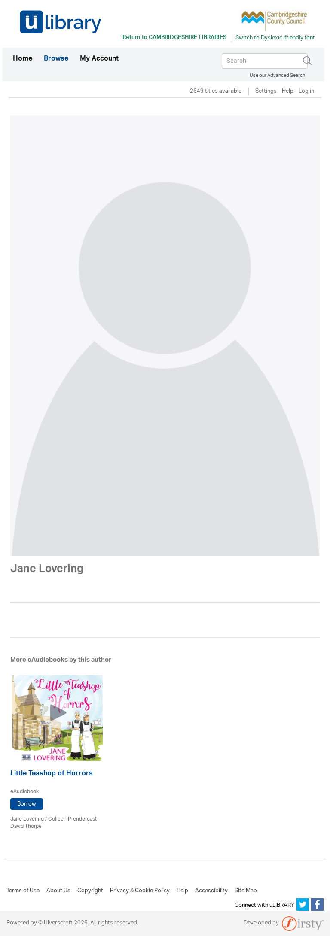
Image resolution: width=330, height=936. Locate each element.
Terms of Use (23, 891)
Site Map (246, 891)
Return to (174, 38)
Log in (306, 92)
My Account (99, 59)
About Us (58, 891)
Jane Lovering (27, 819)
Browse (56, 59)
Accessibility (211, 891)
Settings (266, 92)
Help (287, 92)
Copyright (90, 891)
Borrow (26, 804)
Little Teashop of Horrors (51, 774)
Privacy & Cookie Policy (140, 891)
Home (22, 59)
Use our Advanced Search (277, 75)
